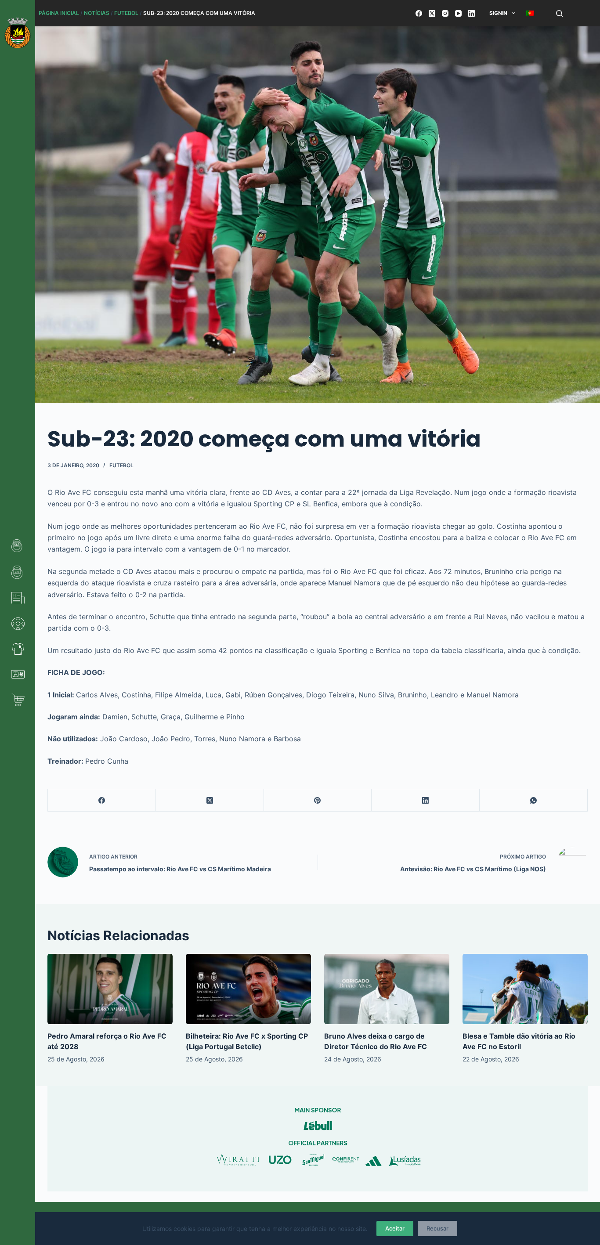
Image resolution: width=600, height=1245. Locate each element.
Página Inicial (59, 13)
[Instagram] (445, 13)
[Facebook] (419, 13)
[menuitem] (530, 13)
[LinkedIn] (471, 13)
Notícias (96, 13)
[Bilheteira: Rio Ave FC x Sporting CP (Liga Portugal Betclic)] (248, 989)
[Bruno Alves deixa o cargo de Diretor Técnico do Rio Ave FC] (386, 989)
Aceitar (395, 1228)
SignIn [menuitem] (498, 13)
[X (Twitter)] (432, 13)
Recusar (437, 1228)
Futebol (126, 13)
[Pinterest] (318, 800)
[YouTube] (458, 13)
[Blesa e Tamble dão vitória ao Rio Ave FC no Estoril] (525, 989)
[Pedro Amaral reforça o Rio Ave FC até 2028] (110, 989)
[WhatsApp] (534, 800)
